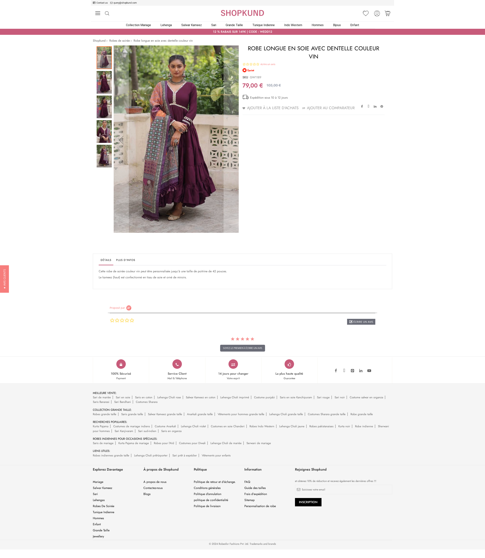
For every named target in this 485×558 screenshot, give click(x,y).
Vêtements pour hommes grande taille (241, 414)
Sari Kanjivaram (124, 431)
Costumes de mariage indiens (131, 426)
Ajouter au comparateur (331, 108)
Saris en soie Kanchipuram (296, 397)
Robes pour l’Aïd (164, 443)
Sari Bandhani (122, 402)
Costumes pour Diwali (192, 443)
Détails (106, 260)
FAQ (247, 482)
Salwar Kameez (102, 488)
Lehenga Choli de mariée (226, 443)
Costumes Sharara (146, 402)
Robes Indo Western (262, 426)
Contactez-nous (153, 488)
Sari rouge (323, 397)
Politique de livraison (207, 506)
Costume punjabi (264, 397)
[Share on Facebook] (362, 106)
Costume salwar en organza (366, 397)
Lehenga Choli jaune (291, 426)
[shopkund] (242, 12)
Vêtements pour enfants (216, 455)
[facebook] (336, 371)
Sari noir (340, 397)
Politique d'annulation (207, 494)
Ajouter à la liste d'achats (273, 108)
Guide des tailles (255, 488)
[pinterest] (352, 371)
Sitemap (249, 500)
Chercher (107, 13)
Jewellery (98, 536)
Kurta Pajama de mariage (133, 443)
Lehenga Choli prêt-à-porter (150, 455)
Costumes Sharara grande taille (327, 414)
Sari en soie (123, 397)
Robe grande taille (361, 414)
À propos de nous (154, 482)
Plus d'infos (125, 260)
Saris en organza (171, 431)
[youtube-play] (369, 371)
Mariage (98, 482)
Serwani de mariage (258, 443)
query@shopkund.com (125, 3)
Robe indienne (364, 426)
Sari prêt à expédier (184, 455)
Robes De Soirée (103, 506)
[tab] (106, 261)
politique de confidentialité (211, 500)
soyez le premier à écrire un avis (242, 348)
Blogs (146, 494)
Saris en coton (143, 397)
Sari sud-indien (147, 431)
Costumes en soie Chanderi (228, 426)
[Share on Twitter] (368, 106)
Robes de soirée (119, 40)
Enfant (97, 524)
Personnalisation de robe (260, 506)
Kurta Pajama (100, 426)
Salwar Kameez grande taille (165, 414)
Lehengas (99, 500)
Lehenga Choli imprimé (234, 397)
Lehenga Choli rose (169, 397)
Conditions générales (207, 488)
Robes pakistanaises (321, 426)
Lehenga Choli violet (193, 426)
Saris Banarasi (101, 402)
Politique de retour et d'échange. (215, 482)
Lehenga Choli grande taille (286, 414)
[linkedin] (361, 371)
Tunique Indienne (103, 512)
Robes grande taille (104, 414)
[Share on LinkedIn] (375, 106)
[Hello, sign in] (377, 14)
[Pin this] (382, 106)
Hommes (98, 518)
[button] (121, 140)
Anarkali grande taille (200, 414)
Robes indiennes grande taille (111, 455)
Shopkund (99, 40)
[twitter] (344, 371)
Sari (95, 494)
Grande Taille (101, 530)
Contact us (102, 3)
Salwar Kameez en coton (200, 397)
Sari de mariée (102, 397)
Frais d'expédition (255, 494)
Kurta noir (344, 426)
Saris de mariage (103, 443)
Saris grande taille (132, 414)
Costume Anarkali (165, 426)
